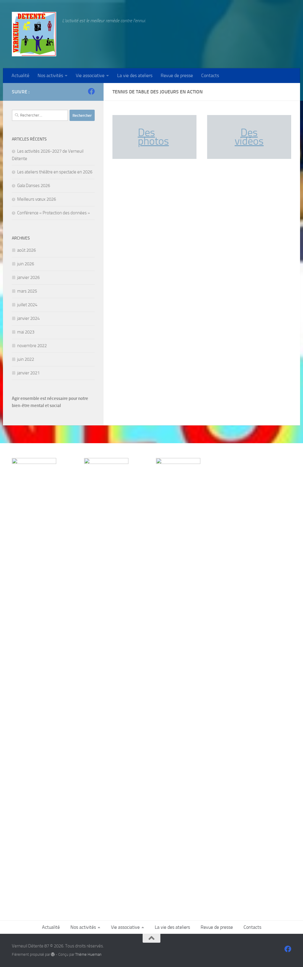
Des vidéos (249, 136)
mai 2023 (25, 332)
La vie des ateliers (134, 75)
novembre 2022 (32, 345)
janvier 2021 (28, 373)
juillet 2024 (27, 304)
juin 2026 (25, 264)
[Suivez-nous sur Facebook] (91, 91)
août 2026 (26, 250)
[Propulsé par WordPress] (53, 954)
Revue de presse (177, 75)
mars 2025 (27, 291)
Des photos (153, 136)
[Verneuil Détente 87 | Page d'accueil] (34, 34)
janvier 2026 (28, 277)
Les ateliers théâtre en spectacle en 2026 (54, 172)
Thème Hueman (88, 954)
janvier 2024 (28, 318)
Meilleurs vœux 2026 (36, 199)
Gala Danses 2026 (33, 185)
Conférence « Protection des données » (53, 213)
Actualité (20, 75)
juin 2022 (25, 359)
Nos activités (50, 75)
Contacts (210, 75)
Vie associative (90, 75)
